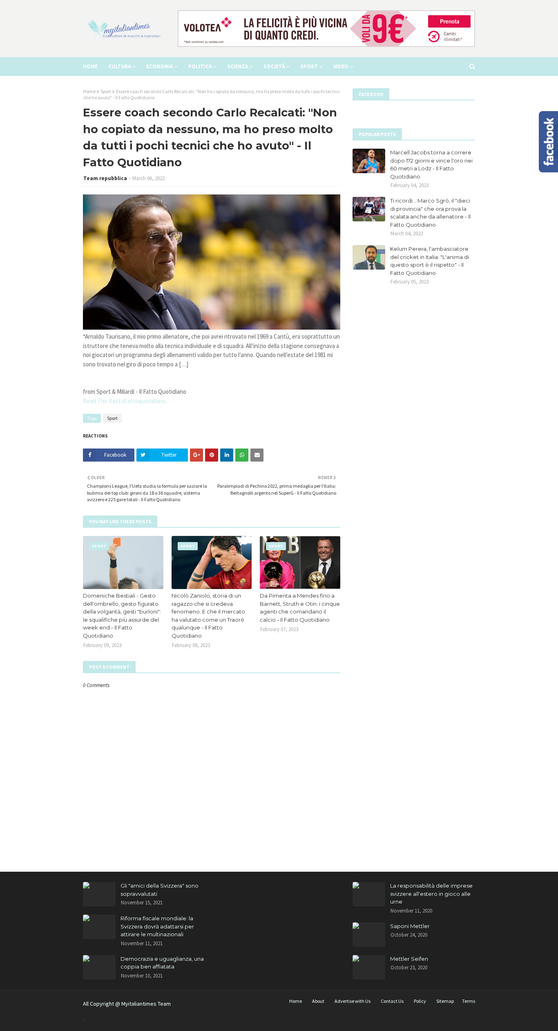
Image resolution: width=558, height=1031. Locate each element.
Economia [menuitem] (159, 66)
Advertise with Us (353, 1001)
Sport (105, 91)
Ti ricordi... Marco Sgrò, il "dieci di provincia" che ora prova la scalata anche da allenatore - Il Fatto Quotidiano (430, 212)
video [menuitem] (340, 66)
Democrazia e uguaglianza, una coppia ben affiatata (162, 962)
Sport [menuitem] (309, 66)
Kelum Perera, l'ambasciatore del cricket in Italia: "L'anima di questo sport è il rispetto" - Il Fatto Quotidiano (429, 260)
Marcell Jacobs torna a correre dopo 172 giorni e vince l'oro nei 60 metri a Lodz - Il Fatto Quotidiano (431, 164)
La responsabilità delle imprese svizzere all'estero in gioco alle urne (431, 893)
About (318, 1001)
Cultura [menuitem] (119, 66)
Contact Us (392, 1001)
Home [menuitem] (90, 66)
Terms (468, 1001)
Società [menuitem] (274, 66)
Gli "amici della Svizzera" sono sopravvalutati (160, 889)
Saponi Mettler (410, 926)
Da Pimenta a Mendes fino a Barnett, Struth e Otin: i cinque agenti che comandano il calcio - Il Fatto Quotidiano (300, 607)
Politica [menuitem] (200, 66)
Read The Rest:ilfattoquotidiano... (126, 401)
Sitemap (445, 1001)
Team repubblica (105, 178)
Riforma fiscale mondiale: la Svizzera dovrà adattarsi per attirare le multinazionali (157, 926)
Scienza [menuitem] (237, 66)
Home (89, 91)
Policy (420, 1001)
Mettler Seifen (409, 958)
